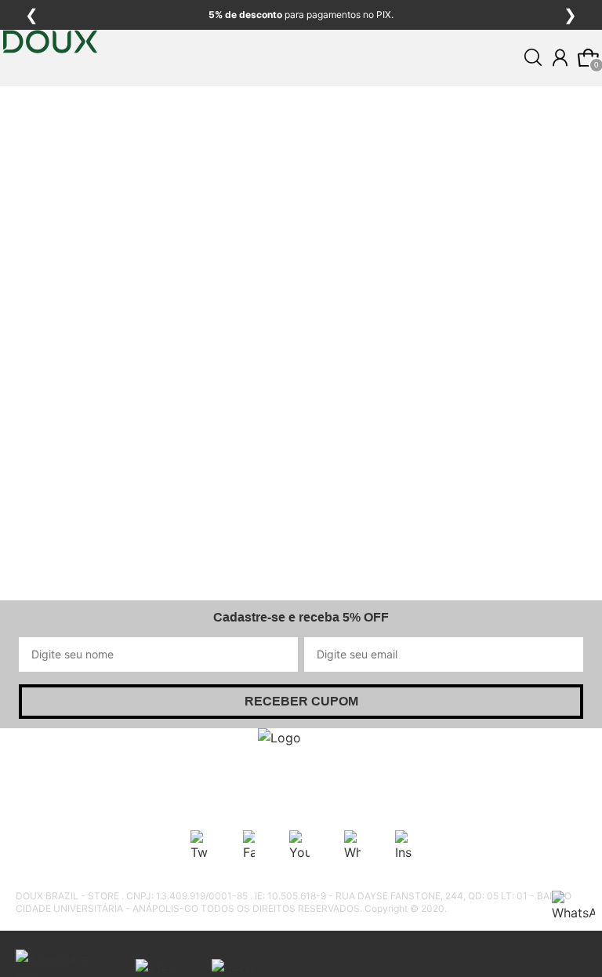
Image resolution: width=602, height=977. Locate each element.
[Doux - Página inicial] (50, 89)
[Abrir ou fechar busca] (533, 57)
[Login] (559, 58)
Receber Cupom (301, 701)
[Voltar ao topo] (581, 955)
